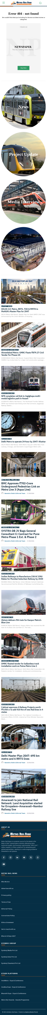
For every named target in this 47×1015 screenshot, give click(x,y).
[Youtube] (3, 864)
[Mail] (24, 857)
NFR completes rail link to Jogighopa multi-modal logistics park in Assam (21, 397)
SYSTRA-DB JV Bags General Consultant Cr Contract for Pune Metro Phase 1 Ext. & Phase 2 (20, 534)
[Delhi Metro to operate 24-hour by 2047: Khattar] (23, 427)
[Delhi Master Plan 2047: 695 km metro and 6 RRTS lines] (23, 739)
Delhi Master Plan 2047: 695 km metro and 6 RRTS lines (20, 757)
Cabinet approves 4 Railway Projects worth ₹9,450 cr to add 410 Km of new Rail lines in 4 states (22, 709)
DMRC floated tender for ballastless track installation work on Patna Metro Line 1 (20, 664)
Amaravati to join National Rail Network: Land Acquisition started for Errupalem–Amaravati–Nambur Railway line (22, 804)
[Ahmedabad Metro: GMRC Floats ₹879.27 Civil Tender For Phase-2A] (23, 337)
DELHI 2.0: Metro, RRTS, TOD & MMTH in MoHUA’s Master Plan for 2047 (19, 310)
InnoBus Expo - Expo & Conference (13, 987)
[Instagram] (10, 857)
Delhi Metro (6, 439)
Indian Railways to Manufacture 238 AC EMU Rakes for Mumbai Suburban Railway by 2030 (22, 577)
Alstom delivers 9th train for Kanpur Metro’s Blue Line (21, 621)
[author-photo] (2, 493)
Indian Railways (8, 393)
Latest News (6, 306)
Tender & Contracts (10, 349)
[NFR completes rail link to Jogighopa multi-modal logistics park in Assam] (23, 381)
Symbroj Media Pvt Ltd (9, 950)
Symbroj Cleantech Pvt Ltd (10, 963)
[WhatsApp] (37, 857)
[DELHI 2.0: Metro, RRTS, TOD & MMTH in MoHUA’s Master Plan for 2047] (23, 294)
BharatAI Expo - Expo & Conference (13, 993)
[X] (31, 857)
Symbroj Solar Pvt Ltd (9, 957)
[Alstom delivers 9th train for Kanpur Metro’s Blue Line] (23, 605)
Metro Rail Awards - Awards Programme (15, 1000)
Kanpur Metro (7, 617)
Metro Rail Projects (10, 480)
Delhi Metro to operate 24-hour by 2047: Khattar (23, 441)
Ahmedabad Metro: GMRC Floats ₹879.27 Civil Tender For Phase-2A (22, 353)
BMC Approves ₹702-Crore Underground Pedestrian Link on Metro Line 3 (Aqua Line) (20, 486)
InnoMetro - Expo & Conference (12, 980)
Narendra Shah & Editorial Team (14, 493)
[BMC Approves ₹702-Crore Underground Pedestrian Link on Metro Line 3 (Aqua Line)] (23, 467)
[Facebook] (3, 857)
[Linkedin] (17, 857)
